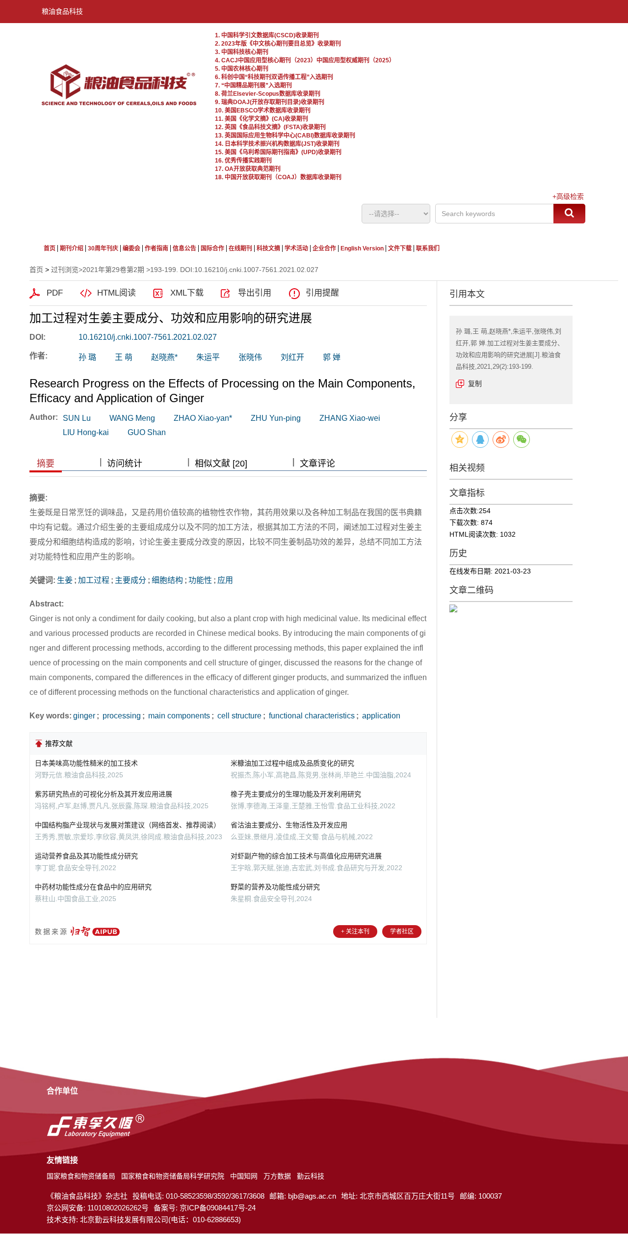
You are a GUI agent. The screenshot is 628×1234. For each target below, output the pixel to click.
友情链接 (62, 1160)
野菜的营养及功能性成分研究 (275, 887)
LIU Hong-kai (86, 432)
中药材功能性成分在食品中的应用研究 (93, 887)
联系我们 (428, 248)
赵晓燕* (164, 357)
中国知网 (244, 1176)
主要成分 (130, 580)
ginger (84, 716)
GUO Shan (147, 432)
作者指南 (156, 248)
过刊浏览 (64, 270)
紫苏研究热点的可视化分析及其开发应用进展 (103, 794)
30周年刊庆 (103, 248)
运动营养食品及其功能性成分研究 (86, 856)
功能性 (200, 580)
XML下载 (187, 293)
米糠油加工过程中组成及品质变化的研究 (292, 763)
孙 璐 (87, 357)
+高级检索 (568, 196)
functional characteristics (311, 716)
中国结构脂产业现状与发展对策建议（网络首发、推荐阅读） (127, 825)
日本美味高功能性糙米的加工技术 (86, 763)
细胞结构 (167, 580)
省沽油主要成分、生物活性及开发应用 (289, 825)
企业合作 (324, 248)
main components (178, 716)
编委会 (131, 248)
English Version (362, 248)
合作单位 (62, 1091)
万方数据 (277, 1176)
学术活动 (296, 248)
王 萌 (123, 357)
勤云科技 (310, 1176)
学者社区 (402, 931)
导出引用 (254, 293)
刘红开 (292, 357)
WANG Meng (132, 418)
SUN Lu (77, 418)
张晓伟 (250, 357)
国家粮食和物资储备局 (81, 1176)
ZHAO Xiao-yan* (203, 418)
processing (121, 716)
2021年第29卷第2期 (113, 270)
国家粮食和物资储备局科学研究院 (172, 1176)
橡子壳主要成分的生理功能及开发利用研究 (296, 794)
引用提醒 (322, 293)
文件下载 (400, 248)
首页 (49, 248)
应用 (225, 580)
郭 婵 (331, 357)
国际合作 (212, 248)
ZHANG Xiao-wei (349, 418)
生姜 (65, 580)
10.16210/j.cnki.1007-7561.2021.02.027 (147, 337)
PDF (55, 293)
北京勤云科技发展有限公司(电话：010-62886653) (160, 1219)
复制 (475, 383)
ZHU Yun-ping (276, 418)
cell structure (238, 716)
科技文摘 (268, 248)
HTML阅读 (116, 293)
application (380, 716)
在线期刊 (240, 248)
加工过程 (93, 580)
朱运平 (208, 357)
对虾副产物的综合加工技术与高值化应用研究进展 (306, 856)
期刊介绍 (71, 248)
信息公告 (184, 248)
